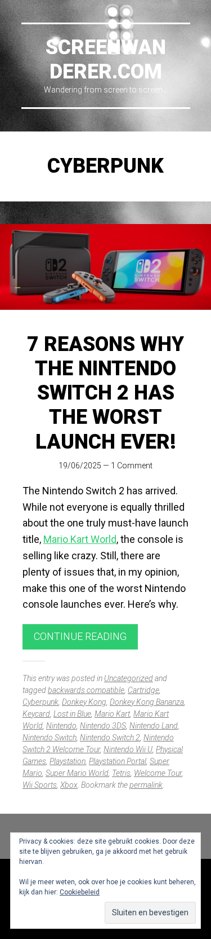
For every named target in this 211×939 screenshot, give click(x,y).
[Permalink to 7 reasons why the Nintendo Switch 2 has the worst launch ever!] (105, 267)
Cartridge (143, 690)
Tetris (121, 773)
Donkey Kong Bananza (147, 702)
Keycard (36, 713)
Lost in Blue (72, 713)
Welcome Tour (158, 773)
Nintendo (61, 725)
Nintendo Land (153, 725)
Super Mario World (77, 773)
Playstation (68, 761)
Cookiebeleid (80, 892)
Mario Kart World (79, 539)
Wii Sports (40, 784)
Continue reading (80, 636)
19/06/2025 (80, 465)
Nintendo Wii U (128, 749)
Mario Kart (112, 713)
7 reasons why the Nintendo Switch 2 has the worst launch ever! (105, 393)
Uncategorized (128, 678)
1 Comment (131, 465)
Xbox (69, 784)
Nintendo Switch (50, 737)
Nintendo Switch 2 (110, 737)
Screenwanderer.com (106, 60)
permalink (146, 784)
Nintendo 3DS (103, 725)
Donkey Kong (84, 702)
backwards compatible (86, 690)
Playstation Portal (117, 761)
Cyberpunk (41, 702)
